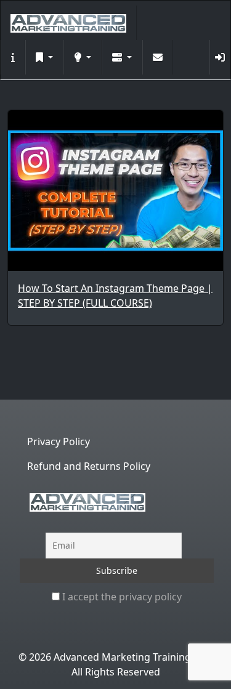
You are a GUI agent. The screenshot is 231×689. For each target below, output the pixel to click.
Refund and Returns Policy (88, 466)
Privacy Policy (58, 441)
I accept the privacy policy (121, 596)
